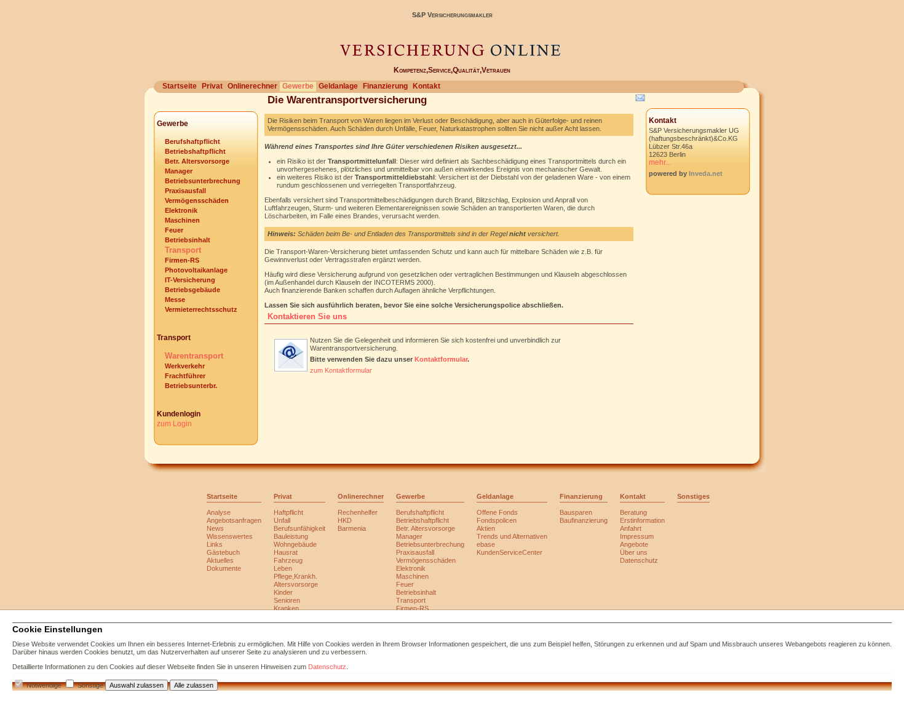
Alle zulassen (193, 685)
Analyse (219, 512)
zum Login (174, 423)
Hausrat (286, 552)
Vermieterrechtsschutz (201, 309)
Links (215, 544)
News (215, 528)
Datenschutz (639, 560)
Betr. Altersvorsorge (197, 161)
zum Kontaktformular (341, 370)
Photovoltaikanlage (196, 270)
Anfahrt (630, 528)
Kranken (286, 608)
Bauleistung (291, 536)
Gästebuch (223, 552)
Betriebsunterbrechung (202, 181)
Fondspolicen (497, 520)
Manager (178, 171)
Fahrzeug (288, 560)
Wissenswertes (230, 536)
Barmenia (352, 528)
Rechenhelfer (358, 512)
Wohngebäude (295, 544)
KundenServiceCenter (509, 552)
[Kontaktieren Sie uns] (291, 369)
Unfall (282, 520)
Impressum (637, 536)
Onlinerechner (252, 86)
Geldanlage (338, 86)
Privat (212, 86)
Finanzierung (385, 86)
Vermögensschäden (197, 200)
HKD (345, 520)
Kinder (283, 592)
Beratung (633, 512)
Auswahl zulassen (136, 685)
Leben (283, 568)
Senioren (287, 600)
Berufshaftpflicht (192, 141)
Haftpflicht (288, 512)
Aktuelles (220, 560)
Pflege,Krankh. (295, 576)
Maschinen (182, 220)
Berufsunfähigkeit (299, 528)
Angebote (634, 544)
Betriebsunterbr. (191, 385)
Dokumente (224, 568)
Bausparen (576, 512)
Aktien (486, 528)
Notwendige (43, 685)
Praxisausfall (185, 190)
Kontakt (426, 86)
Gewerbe (298, 86)
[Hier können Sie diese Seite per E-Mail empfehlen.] (639, 100)
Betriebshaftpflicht (195, 151)
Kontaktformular (440, 359)
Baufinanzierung (584, 520)
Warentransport (194, 355)
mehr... (660, 162)
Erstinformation (642, 520)
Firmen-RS (182, 260)
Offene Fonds (497, 512)
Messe (175, 299)
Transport (183, 250)
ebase (486, 544)
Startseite (179, 86)
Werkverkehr (185, 366)
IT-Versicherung (190, 280)
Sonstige (90, 685)
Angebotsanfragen (234, 520)
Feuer (174, 230)
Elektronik (181, 210)
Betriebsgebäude (192, 289)
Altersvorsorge (296, 584)
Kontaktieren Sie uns (307, 316)
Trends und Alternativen (512, 536)
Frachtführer (185, 375)
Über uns (634, 552)
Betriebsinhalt (187, 240)
